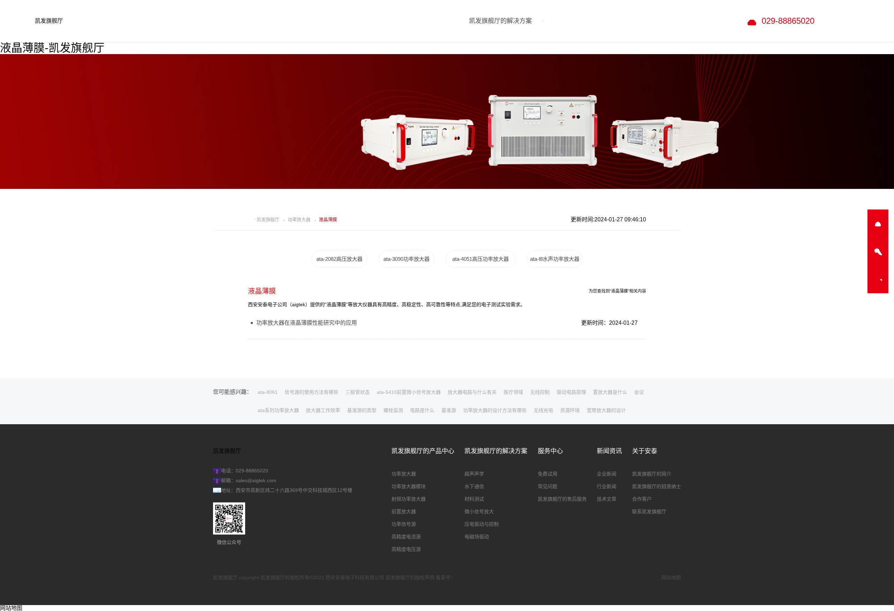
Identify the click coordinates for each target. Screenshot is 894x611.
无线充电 (543, 410)
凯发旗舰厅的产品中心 (422, 451)
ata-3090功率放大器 (406, 259)
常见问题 (547, 486)
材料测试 (474, 499)
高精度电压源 (406, 549)
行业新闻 (606, 486)
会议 (639, 392)
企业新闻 (606, 474)
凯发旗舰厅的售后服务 (562, 499)
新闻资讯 (609, 451)
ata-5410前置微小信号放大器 (409, 392)
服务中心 (550, 451)
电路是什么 (422, 410)
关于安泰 (644, 451)
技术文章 (606, 499)
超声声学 (474, 474)
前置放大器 (403, 511)
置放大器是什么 (610, 392)
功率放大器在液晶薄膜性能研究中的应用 (306, 323)
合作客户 (642, 499)
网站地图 (671, 577)
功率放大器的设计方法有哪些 (495, 410)
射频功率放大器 (408, 499)
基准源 (448, 410)
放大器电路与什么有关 (472, 392)
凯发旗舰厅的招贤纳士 (656, 486)
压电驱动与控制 (481, 524)
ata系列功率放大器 (278, 410)
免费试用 (547, 474)
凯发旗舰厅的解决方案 (495, 451)
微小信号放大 (479, 511)
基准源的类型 (361, 410)
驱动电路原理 (571, 392)
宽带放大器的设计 (606, 410)
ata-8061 (268, 392)
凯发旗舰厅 (49, 21)
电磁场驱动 (476, 536)
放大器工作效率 (323, 410)
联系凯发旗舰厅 (649, 511)
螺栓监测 (393, 410)
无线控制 (540, 392)
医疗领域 (513, 392)
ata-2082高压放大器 (339, 259)
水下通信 (474, 486)
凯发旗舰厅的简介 (651, 474)
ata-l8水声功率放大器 (554, 259)
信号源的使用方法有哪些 (311, 392)
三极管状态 (357, 392)
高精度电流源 (406, 536)
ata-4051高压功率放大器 (480, 259)
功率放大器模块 (408, 486)
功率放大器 (299, 219)
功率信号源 (403, 524)
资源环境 (570, 410)
